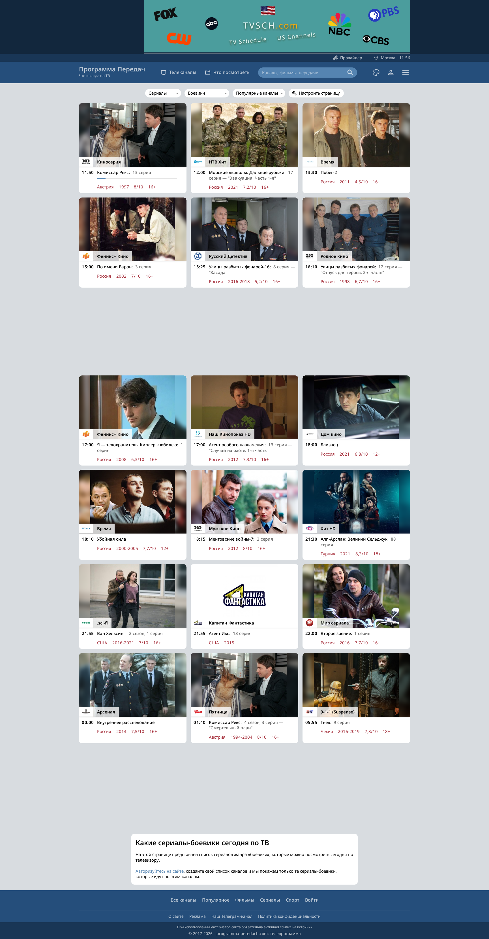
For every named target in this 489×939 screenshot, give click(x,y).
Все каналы (183, 900)
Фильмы (244, 900)
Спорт (292, 900)
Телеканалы (182, 72)
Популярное (216, 900)
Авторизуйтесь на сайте (160, 871)
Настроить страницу (319, 93)
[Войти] (390, 72)
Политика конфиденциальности (289, 916)
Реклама (197, 916)
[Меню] (405, 72)
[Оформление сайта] (376, 72)
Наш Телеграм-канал (231, 916)
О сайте (176, 916)
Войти (312, 900)
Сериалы (270, 900)
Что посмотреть (231, 72)
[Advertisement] (244, 331)
